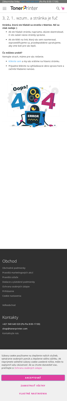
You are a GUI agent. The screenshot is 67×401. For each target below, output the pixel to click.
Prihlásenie (8, 291)
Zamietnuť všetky (33, 385)
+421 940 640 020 (30, 1)
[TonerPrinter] (24, 8)
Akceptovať (33, 377)
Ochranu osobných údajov (28, 367)
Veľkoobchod (9, 305)
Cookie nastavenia (11, 295)
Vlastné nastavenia (33, 393)
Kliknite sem (15, 61)
